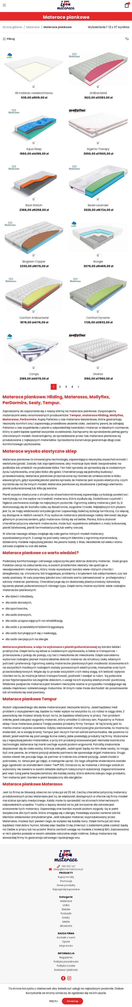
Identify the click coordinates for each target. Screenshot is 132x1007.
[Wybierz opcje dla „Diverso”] (98, 368)
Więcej (53, 1001)
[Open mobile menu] (4, 5)
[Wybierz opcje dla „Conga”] (34, 368)
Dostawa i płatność (66, 970)
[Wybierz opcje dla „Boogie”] (98, 255)
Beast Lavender (98, 205)
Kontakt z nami (66, 937)
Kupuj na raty (66, 877)
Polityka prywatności (66, 961)
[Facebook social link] (63, 978)
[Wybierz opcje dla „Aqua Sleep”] (34, 143)
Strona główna (13, 27)
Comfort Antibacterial (33, 318)
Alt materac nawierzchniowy (34, 93)
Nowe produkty (66, 885)
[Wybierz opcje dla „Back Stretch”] (34, 199)
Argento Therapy (98, 149)
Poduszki (66, 913)
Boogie (98, 261)
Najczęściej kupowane (66, 889)
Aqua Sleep (34, 149)
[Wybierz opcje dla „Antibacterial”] (98, 87)
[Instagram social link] (69, 978)
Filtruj (11, 39)
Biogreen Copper (34, 261)
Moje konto (66, 945)
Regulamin (66, 957)
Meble (66, 921)
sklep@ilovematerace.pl (68, 869)
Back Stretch (34, 205)
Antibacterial (98, 93)
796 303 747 (68, 866)
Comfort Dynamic (98, 318)
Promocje (66, 881)
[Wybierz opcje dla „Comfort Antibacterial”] (34, 312)
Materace (33, 27)
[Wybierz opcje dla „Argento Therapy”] (98, 143)
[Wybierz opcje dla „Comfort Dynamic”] (98, 312)
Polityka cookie (66, 965)
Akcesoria (66, 926)
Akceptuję (72, 1001)
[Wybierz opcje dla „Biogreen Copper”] (34, 255)
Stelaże (66, 909)
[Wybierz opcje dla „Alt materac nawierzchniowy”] (34, 87)
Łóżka (66, 905)
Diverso (98, 374)
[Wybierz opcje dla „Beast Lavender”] (98, 199)
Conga (34, 374)
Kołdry (66, 917)
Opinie (66, 941)
